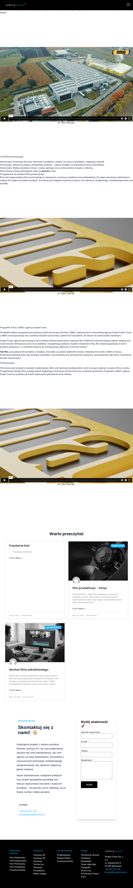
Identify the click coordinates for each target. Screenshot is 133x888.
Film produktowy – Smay (89, 588)
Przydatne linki (19, 546)
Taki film (4, 352)
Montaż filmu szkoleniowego (28, 669)
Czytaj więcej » (15, 558)
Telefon (84, 751)
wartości (45, 171)
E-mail (84, 742)
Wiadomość (86, 760)
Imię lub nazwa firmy (90, 732)
